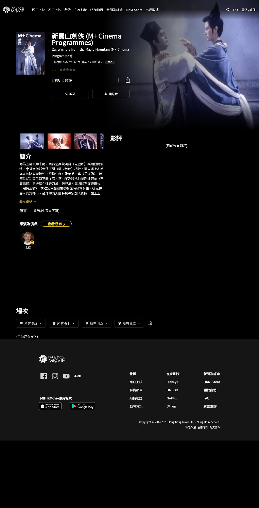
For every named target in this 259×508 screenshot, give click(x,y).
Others (172, 406)
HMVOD (172, 389)
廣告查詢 (210, 406)
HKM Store (212, 381)
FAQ (206, 398)
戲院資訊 (136, 406)
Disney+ (172, 381)
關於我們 (210, 389)
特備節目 (136, 389)
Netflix (172, 398)
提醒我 (111, 93)
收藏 (70, 93)
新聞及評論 (212, 373)
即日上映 (136, 381)
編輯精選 (136, 398)
